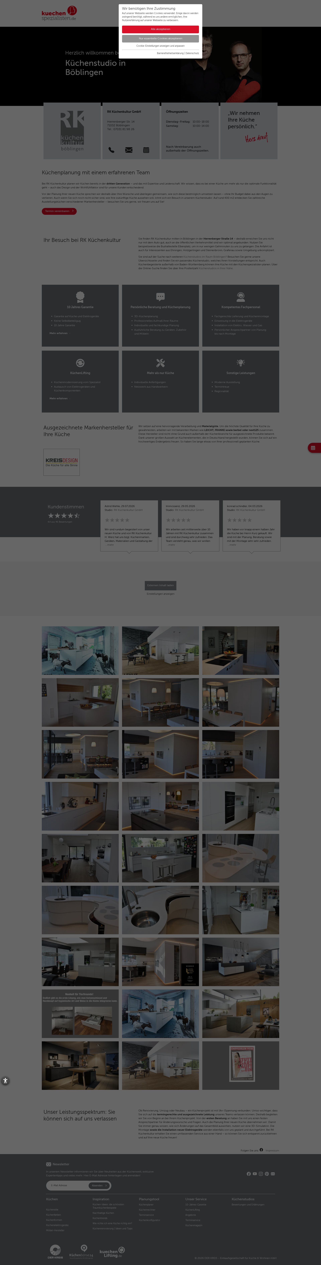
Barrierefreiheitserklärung (170, 53)
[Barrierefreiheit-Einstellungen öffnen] (5, 1080)
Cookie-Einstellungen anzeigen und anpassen (160, 46)
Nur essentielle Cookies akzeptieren (160, 38)
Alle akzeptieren (160, 29)
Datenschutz (192, 53)
